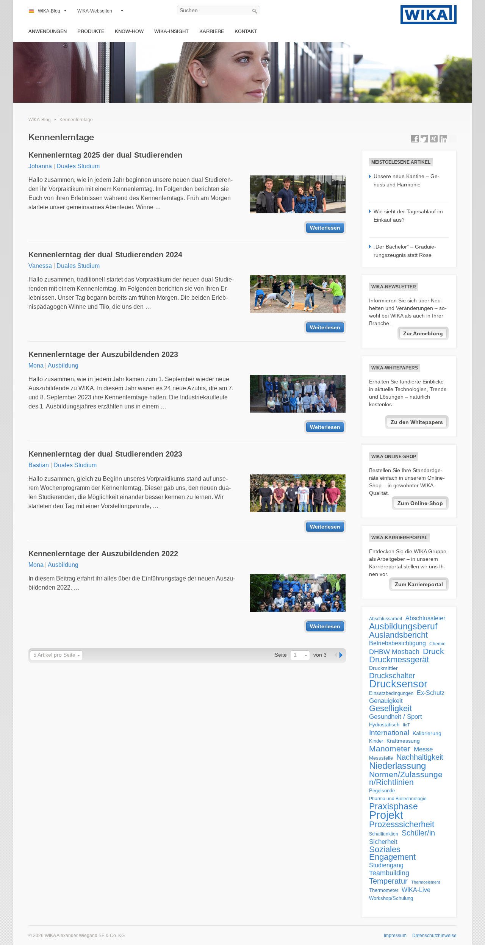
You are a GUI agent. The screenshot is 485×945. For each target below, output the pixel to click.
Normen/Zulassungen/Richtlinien (406, 778)
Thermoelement (425, 882)
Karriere (211, 31)
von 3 (320, 655)
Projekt (386, 815)
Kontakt (246, 31)
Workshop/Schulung (391, 898)
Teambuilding (389, 873)
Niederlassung (397, 766)
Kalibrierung (427, 733)
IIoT (406, 725)
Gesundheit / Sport (395, 716)
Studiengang (386, 865)
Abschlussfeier (425, 618)
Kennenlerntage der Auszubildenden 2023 (103, 354)
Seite (281, 655)
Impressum (395, 935)
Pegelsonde (382, 790)
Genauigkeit (386, 700)
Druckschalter (392, 675)
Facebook (415, 138)
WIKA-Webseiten (94, 11)
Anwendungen (47, 31)
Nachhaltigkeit (419, 757)
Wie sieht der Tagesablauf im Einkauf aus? (408, 215)
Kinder (376, 741)
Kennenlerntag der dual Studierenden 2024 (105, 254)
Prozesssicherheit (401, 824)
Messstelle (381, 758)
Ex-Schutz (430, 693)
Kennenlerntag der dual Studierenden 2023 (105, 454)
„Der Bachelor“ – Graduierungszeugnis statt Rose (405, 251)
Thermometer (383, 890)
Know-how (129, 31)
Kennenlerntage (76, 119)
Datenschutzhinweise (434, 935)
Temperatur (388, 881)
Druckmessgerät (399, 659)
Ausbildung (63, 365)
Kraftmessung (403, 741)
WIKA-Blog (49, 11)
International (389, 732)
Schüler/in (418, 833)
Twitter (424, 138)
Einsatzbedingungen (391, 693)
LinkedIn (443, 138)
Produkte (90, 31)
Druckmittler (383, 668)
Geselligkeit (390, 708)
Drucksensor (398, 684)
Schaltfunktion (383, 833)
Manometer (389, 749)
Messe (423, 749)
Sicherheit (383, 841)
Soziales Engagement (392, 853)
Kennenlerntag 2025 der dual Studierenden (105, 155)
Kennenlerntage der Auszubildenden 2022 (103, 553)
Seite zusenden (453, 138)
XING (434, 138)
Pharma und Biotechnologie (398, 798)
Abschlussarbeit (385, 618)
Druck (433, 651)
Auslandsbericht (398, 635)
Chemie (437, 643)
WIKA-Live (416, 889)
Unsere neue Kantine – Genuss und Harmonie (407, 180)
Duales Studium (78, 166)
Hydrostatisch (384, 725)
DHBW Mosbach (394, 652)
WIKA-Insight (171, 31)
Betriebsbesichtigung (397, 643)
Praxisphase (393, 806)
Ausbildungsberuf (403, 626)
